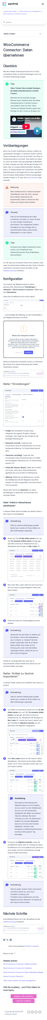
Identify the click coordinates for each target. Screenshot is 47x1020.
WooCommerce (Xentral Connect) (15, 14)
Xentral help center (10, 11)
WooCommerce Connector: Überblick (17, 968)
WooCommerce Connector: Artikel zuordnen (20, 964)
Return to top (8, 953)
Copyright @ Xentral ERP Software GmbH (14, 1013)
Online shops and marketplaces (30, 11)
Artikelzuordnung (9, 271)
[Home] (10, 5)
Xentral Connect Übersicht (13, 976)
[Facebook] (4, 940)
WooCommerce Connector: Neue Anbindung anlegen (23, 972)
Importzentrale (32, 177)
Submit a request (32, 946)
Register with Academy (23, 996)
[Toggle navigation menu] (43, 4)
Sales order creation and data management (19, 980)
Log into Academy (23, 1001)
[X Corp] (7, 940)
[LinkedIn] (11, 940)
